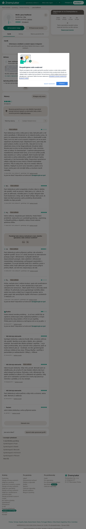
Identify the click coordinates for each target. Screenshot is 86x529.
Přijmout (62, 83)
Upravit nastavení (49, 84)
